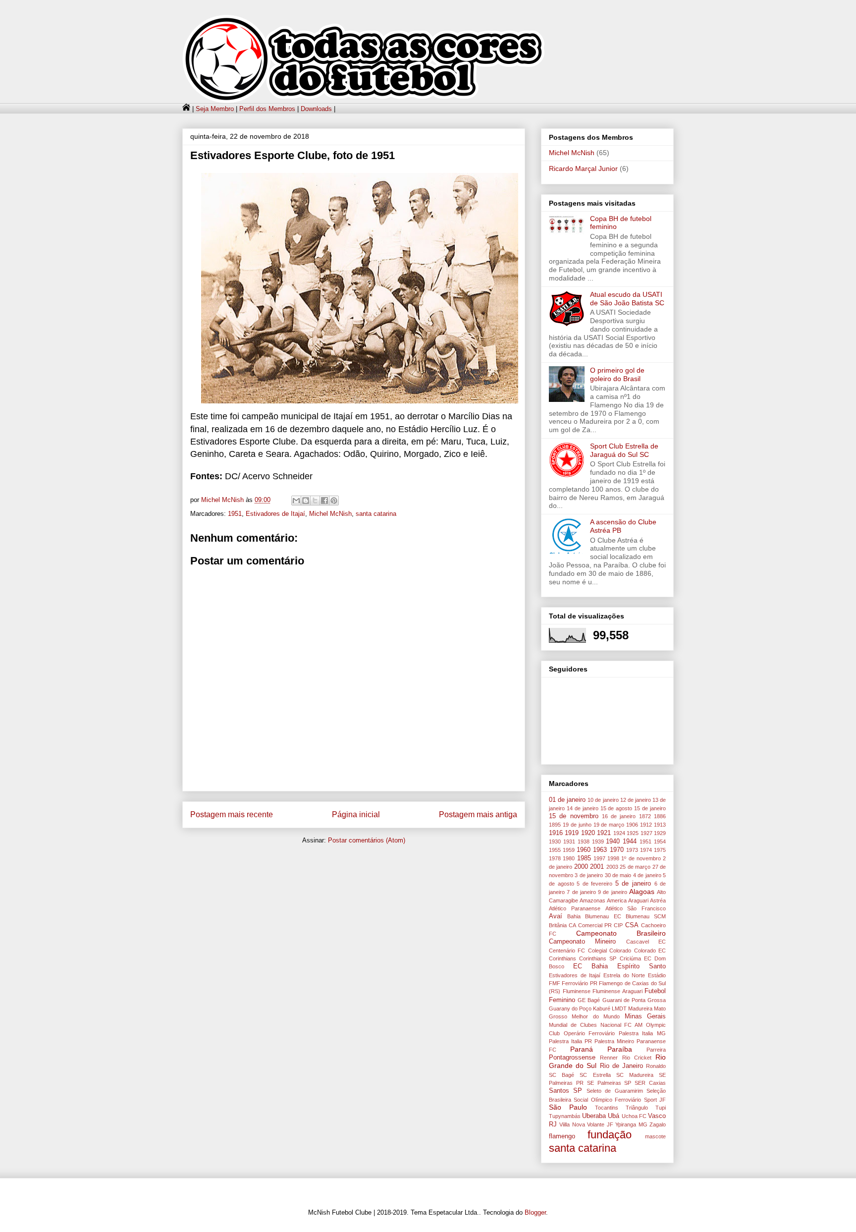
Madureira (640, 1008)
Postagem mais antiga (478, 814)
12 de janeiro (635, 800)
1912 (646, 825)
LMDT (619, 1008)
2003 (612, 867)
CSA (632, 925)
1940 (613, 841)
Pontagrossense (572, 1057)
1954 (660, 841)
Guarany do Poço (570, 1008)
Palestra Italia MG (642, 1033)
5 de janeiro (633, 883)
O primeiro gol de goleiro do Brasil (617, 374)
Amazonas (592, 900)
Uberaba (594, 1116)
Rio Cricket (636, 1058)
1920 (588, 833)
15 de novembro (573, 816)
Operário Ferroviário (589, 1033)
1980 (569, 858)
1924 (619, 833)
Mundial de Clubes (573, 1025)
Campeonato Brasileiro (621, 933)
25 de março (635, 867)
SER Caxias (650, 1083)
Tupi (660, 1108)
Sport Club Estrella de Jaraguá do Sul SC (624, 450)
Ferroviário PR (579, 983)
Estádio (657, 975)
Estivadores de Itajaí (275, 513)
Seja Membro (215, 108)
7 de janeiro (581, 892)
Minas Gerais (645, 1016)
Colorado (620, 950)
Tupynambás (565, 1116)
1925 (633, 833)
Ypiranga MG (631, 1124)
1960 (583, 849)
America (617, 900)
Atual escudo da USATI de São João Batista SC (627, 298)
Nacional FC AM (621, 1025)
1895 (555, 825)
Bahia (574, 916)
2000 (581, 866)
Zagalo (657, 1124)
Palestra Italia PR (570, 1041)
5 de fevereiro (594, 884)
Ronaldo (656, 1066)
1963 (600, 849)
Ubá (613, 1116)
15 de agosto (616, 808)
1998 (613, 858)
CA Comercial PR (590, 925)
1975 (660, 850)
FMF (554, 983)
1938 (583, 841)
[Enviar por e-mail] (296, 500)
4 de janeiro (647, 875)
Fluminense (576, 991)
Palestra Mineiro (614, 1041)
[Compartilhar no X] (315, 500)
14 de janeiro (582, 808)
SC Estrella (595, 1075)
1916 (556, 833)
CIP (618, 925)
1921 (604, 833)
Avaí (555, 916)
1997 (599, 858)
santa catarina (376, 513)
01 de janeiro (567, 799)
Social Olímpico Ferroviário (607, 1100)
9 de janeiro (612, 892)
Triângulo (637, 1108)
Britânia (558, 925)
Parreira (656, 1050)
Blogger (535, 1212)
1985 (584, 858)
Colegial (597, 950)
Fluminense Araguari (617, 991)
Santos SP (565, 1090)
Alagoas (641, 892)
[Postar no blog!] (306, 500)
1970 (617, 849)
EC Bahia (590, 966)
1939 (598, 841)
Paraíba (619, 1049)
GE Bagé (589, 1000)
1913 (660, 825)
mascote (655, 1136)
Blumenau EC (603, 916)
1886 (660, 816)
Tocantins (606, 1108)
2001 (597, 866)
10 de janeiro (603, 800)
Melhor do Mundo (596, 1016)
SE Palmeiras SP (609, 1083)
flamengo (562, 1136)
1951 (235, 513)
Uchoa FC (634, 1116)
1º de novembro (641, 858)
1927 (646, 833)
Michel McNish (330, 513)
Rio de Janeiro (621, 1066)
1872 (645, 816)
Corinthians (562, 958)
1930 (555, 841)
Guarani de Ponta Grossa (634, 1000)
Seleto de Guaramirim (615, 1091)
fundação (610, 1134)
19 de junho (577, 825)
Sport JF (655, 1100)
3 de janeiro (589, 875)
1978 (555, 858)
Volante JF (600, 1124)
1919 (572, 833)
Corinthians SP (597, 958)
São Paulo (568, 1107)
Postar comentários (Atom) (366, 840)
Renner (609, 1058)
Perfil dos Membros (267, 108)
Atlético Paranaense (574, 908)
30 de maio (618, 875)
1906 (632, 825)
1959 (569, 850)
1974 (646, 850)
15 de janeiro (650, 808)
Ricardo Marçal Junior (583, 168)
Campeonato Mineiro (582, 941)
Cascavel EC (646, 942)
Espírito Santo (641, 966)
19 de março (609, 825)
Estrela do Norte (624, 975)
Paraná (581, 1049)
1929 (660, 833)
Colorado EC (650, 950)
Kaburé (601, 1008)
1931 (569, 841)
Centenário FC (567, 950)
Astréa (658, 900)
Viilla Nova (572, 1124)
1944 (630, 841)
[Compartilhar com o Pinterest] (334, 500)
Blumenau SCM (646, 916)
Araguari (638, 900)
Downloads (316, 108)
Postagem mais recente (231, 814)
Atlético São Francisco (635, 908)
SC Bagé (561, 1075)
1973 (632, 850)
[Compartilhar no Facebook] (324, 500)
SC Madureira (634, 1075)
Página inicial (356, 814)
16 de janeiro (619, 816)
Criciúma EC (635, 958)
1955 (555, 850)
